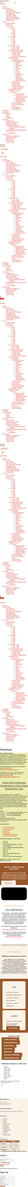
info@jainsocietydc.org (5, 149)
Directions (6, 1131)
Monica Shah (9, 775)
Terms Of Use (10, 142)
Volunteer (18, 76)
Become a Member (11, 137)
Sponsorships (16, 107)
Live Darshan (3, 156)
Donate (2, 298)
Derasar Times (16, 54)
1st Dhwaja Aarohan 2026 (16, 50)
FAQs (17, 70)
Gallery (8, 116)
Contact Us (6, 134)
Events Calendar (10, 23)
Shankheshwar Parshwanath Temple (21, 96)
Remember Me (6, 1162)
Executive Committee (12, 122)
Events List (9, 24)
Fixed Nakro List (10, 14)
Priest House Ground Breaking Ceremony (18, 87)
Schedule (18, 62)
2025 (13, 35)
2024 (13, 33)
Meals (17, 64)
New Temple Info (17, 109)
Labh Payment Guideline (12, 18)
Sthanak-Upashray (20, 100)
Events (5, 1120)
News (7, 115)
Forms (5, 1133)
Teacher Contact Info (8, 827)
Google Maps (3, 821)
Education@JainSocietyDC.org (9, 777)
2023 (13, 32)
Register (2, 1186)
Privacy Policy (10, 140)
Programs (5, 112)
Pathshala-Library (20, 101)
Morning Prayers (7, 830)
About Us (5, 119)
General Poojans (20, 94)
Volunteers (12, 133)
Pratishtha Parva (13, 58)
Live (2, 453)
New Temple (6, 8)
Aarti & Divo (6, 831)
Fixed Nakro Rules (11, 15)
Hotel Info (18, 68)
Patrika (17, 71)
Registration (19, 65)
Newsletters (9, 118)
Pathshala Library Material (10, 834)
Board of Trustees (11, 124)
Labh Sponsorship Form (12, 17)
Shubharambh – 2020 (15, 89)
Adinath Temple (20, 98)
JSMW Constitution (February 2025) (16, 130)
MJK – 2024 (15, 49)
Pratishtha (15, 59)
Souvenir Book (19, 74)
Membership (6, 1124)
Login (2, 1165)
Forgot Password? (5, 1164)
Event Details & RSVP (18, 104)
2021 (13, 29)
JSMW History (10, 121)
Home (4, 6)
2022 (13, 30)
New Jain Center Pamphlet (13, 12)
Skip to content (4, 0)
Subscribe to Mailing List (13, 136)
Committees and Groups (12, 125)
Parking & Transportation (19, 56)
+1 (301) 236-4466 (4, 148)
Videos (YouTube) (20, 80)
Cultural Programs (17, 103)
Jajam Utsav (15, 83)
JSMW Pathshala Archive (10, 836)
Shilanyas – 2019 (14, 91)
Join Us (3, 152)
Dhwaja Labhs (16, 53)
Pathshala (6, 110)
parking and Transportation (20, 78)
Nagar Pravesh (16, 85)
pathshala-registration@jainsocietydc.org (9, 768)
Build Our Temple (11, 11)
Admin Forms (9, 139)
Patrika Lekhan (16, 82)
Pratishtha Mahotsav (18, 61)
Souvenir (18, 73)
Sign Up (15, 1168)
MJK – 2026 (15, 47)
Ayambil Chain (10, 20)
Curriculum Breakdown (9, 828)
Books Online (6, 833)
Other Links (6, 1127)
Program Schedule (17, 52)
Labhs (17, 67)
